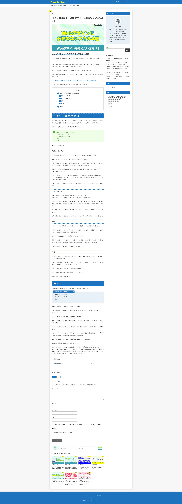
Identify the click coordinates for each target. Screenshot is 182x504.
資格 (61, 101)
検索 (107, 47)
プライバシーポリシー (90, 495)
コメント (55, 389)
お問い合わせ (99, 495)
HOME (113, 1)
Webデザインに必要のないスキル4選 (68, 93)
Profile (118, 1)
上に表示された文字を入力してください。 (63, 432)
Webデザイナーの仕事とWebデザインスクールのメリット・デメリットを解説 (75, 80)
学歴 (61, 103)
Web (50, 11)
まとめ (60, 106)
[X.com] (127, 1)
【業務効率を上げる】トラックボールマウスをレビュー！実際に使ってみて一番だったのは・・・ (117, 68)
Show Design (58, 2)
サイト (54, 417)
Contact (123, 1)
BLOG (82, 495)
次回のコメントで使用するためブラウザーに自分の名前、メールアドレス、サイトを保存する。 (78, 424)
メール (54, 410)
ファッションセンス (66, 98)
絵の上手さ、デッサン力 (67, 96)
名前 (54, 403)
